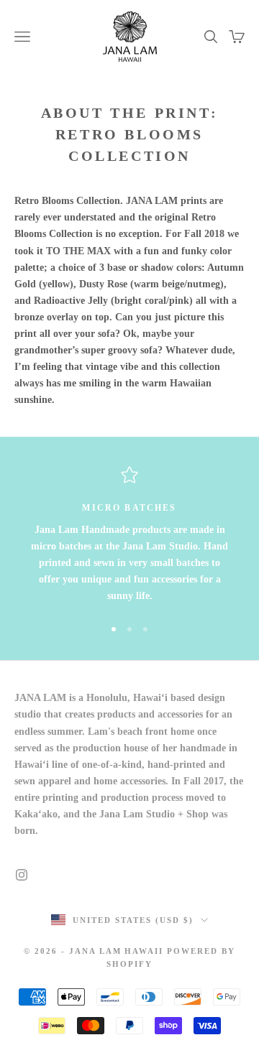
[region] (129, 535)
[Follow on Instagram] (21, 875)
